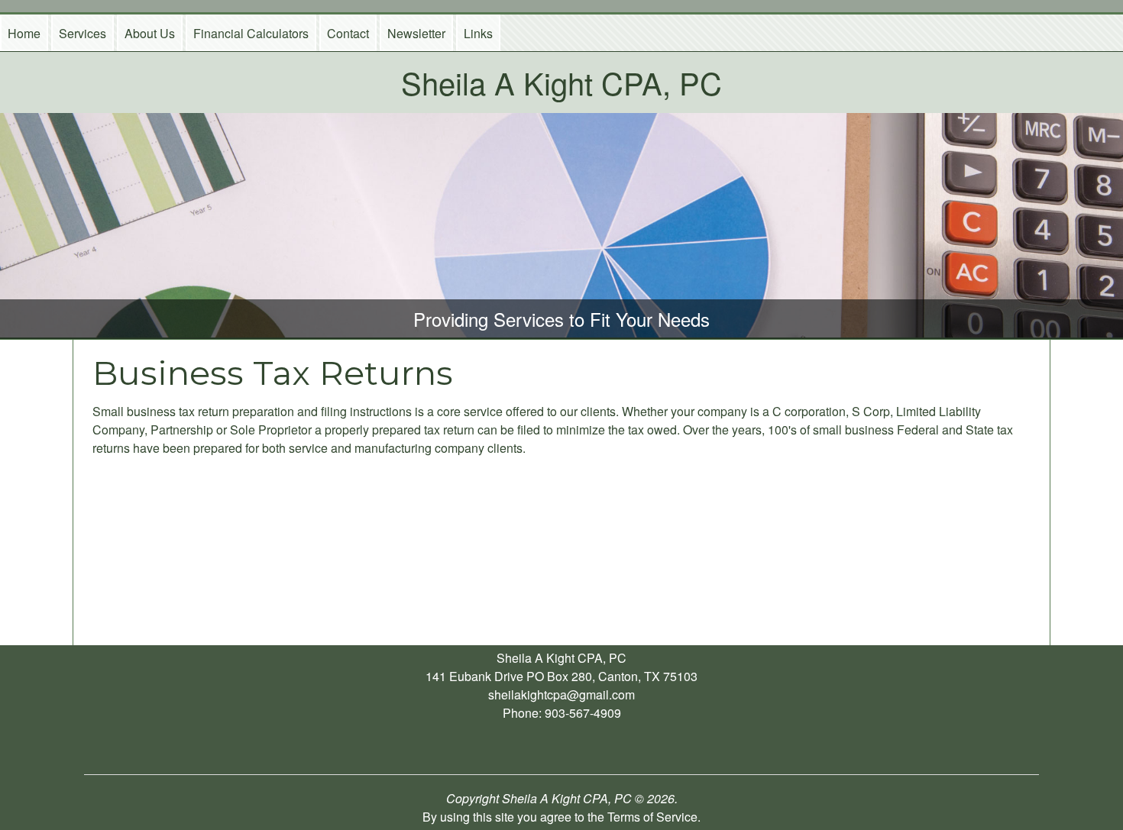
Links (478, 33)
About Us (150, 33)
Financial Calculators (251, 33)
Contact (348, 33)
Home (24, 33)
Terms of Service (652, 816)
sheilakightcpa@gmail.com (561, 694)
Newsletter (416, 33)
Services (82, 33)
